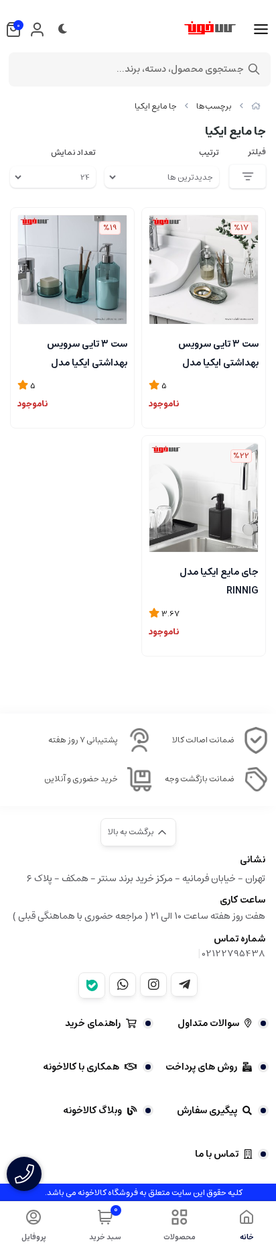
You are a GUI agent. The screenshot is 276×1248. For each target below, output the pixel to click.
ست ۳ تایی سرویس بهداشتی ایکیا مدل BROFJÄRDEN (218, 352)
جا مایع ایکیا (156, 106)
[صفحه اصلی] (256, 106)
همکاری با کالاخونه (81, 1067)
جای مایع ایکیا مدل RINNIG (219, 580)
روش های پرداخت (201, 1067)
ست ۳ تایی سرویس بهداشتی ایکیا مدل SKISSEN (87, 352)
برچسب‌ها (214, 106)
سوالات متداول (208, 1023)
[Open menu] (261, 29)
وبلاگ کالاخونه (92, 1110)
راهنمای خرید (93, 1023)
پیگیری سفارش (207, 1110)
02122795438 (233, 954)
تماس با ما (216, 1154)
